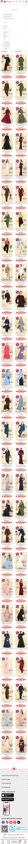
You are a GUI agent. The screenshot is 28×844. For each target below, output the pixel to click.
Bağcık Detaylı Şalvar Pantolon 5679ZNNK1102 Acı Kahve (21, 230)
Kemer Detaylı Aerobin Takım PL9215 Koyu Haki (21, 99)
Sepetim (19, 842)
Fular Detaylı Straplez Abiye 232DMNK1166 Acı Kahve (21, 754)
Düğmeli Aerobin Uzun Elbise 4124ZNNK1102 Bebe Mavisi (7, 387)
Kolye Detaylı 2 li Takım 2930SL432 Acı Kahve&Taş (7, 414)
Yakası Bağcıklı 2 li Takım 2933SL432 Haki (21, 73)
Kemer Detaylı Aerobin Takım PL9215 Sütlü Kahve (7, 99)
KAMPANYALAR (6, 48)
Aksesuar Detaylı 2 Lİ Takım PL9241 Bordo (21, 204)
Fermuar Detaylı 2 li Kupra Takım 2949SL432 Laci (21, 702)
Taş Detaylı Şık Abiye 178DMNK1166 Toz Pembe (7, 676)
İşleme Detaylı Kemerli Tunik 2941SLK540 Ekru (21, 283)
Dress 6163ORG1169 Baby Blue (7, 570)
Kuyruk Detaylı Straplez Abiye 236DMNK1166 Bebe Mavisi (7, 728)
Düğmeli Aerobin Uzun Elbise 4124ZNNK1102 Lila (21, 361)
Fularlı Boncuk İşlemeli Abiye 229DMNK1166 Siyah (21, 623)
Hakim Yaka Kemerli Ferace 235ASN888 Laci (21, 545)
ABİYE (4, 34)
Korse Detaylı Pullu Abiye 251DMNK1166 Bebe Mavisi (7, 492)
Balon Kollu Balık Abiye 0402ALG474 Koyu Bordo (21, 466)
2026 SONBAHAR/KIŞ (7, 14)
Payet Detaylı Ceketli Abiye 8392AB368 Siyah (7, 152)
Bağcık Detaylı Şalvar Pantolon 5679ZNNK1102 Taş (21, 256)
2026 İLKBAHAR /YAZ (7, 16)
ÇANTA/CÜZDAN (6, 44)
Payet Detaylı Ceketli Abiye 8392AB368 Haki (21, 125)
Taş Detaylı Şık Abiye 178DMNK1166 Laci (7, 649)
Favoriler (8, 843)
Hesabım (25, 843)
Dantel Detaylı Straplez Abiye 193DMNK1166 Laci (21, 178)
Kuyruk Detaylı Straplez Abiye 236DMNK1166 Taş (7, 754)
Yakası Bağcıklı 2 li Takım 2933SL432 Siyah (7, 73)
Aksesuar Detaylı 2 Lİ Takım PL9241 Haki (7, 230)
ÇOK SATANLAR (6, 46)
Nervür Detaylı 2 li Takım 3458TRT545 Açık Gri (21, 335)
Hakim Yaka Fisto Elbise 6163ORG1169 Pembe (7, 597)
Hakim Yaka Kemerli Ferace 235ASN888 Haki (21, 518)
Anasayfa (3, 843)
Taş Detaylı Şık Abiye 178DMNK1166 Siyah (21, 649)
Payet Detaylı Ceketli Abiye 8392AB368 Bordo (7, 125)
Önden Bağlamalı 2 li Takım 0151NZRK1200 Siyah (7, 466)
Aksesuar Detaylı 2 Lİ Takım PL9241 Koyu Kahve (7, 204)
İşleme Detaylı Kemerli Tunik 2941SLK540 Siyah (7, 309)
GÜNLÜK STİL (6, 36)
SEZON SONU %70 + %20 (8, 18)
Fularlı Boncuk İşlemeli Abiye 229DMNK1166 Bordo (21, 597)
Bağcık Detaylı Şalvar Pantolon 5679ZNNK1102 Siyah (7, 256)
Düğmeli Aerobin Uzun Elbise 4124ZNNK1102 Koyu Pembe (7, 361)
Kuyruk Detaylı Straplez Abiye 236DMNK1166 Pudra (21, 728)
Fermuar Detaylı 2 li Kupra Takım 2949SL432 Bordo (21, 676)
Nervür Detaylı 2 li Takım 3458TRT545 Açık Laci (7, 335)
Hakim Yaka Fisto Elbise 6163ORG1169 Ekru (21, 571)
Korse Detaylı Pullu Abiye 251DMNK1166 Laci (21, 492)
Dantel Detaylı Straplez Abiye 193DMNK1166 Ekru (7, 178)
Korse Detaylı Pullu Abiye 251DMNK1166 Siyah (7, 518)
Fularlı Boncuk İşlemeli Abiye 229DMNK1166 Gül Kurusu (7, 623)
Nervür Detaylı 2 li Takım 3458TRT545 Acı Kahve (21, 309)
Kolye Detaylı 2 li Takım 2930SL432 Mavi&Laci (21, 387)
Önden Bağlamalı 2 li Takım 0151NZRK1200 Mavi (21, 440)
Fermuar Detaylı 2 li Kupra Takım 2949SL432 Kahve (7, 702)
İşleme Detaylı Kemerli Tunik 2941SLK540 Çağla (7, 283)
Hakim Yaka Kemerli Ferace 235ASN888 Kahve (7, 545)
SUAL (4, 38)
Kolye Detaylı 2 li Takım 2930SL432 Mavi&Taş (21, 414)
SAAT (4, 28)
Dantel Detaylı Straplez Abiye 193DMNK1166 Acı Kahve (21, 152)
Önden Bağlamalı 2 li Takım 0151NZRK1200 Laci (7, 440)
